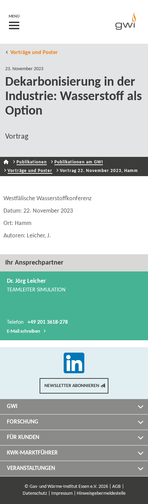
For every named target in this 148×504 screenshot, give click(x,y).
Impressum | (63, 493)
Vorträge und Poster (34, 52)
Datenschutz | (36, 493)
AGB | (118, 486)
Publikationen (32, 162)
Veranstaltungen (31, 468)
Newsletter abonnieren (71, 385)
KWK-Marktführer (32, 453)
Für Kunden (23, 437)
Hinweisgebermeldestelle (101, 493)
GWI (12, 406)
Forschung (22, 422)
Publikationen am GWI (78, 162)
